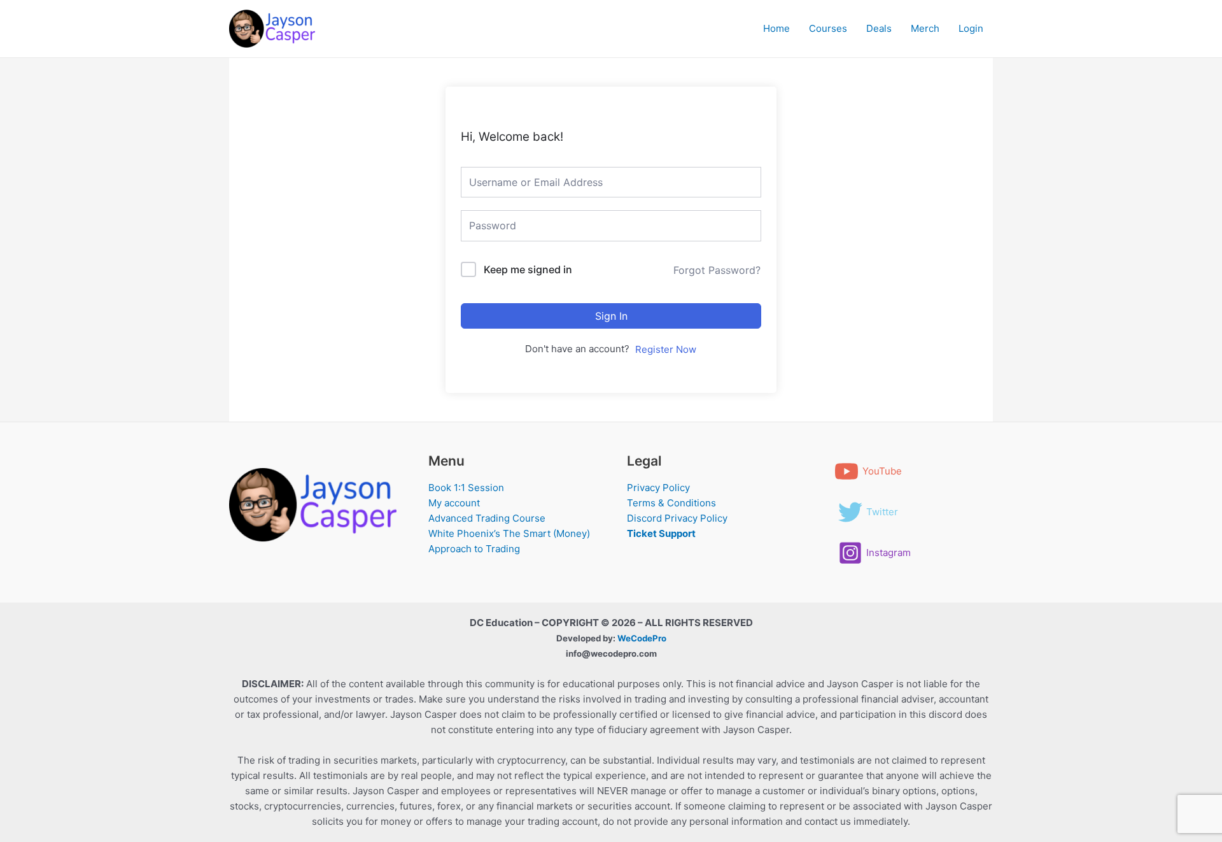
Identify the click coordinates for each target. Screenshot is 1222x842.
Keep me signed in (528, 269)
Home (776, 28)
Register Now (665, 349)
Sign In (611, 316)
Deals (879, 28)
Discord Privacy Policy (677, 518)
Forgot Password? (717, 270)
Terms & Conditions (671, 503)
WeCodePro (641, 638)
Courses (828, 28)
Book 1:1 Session (466, 488)
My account (454, 503)
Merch (925, 28)
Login (971, 28)
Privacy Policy (658, 488)
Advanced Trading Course (486, 518)
